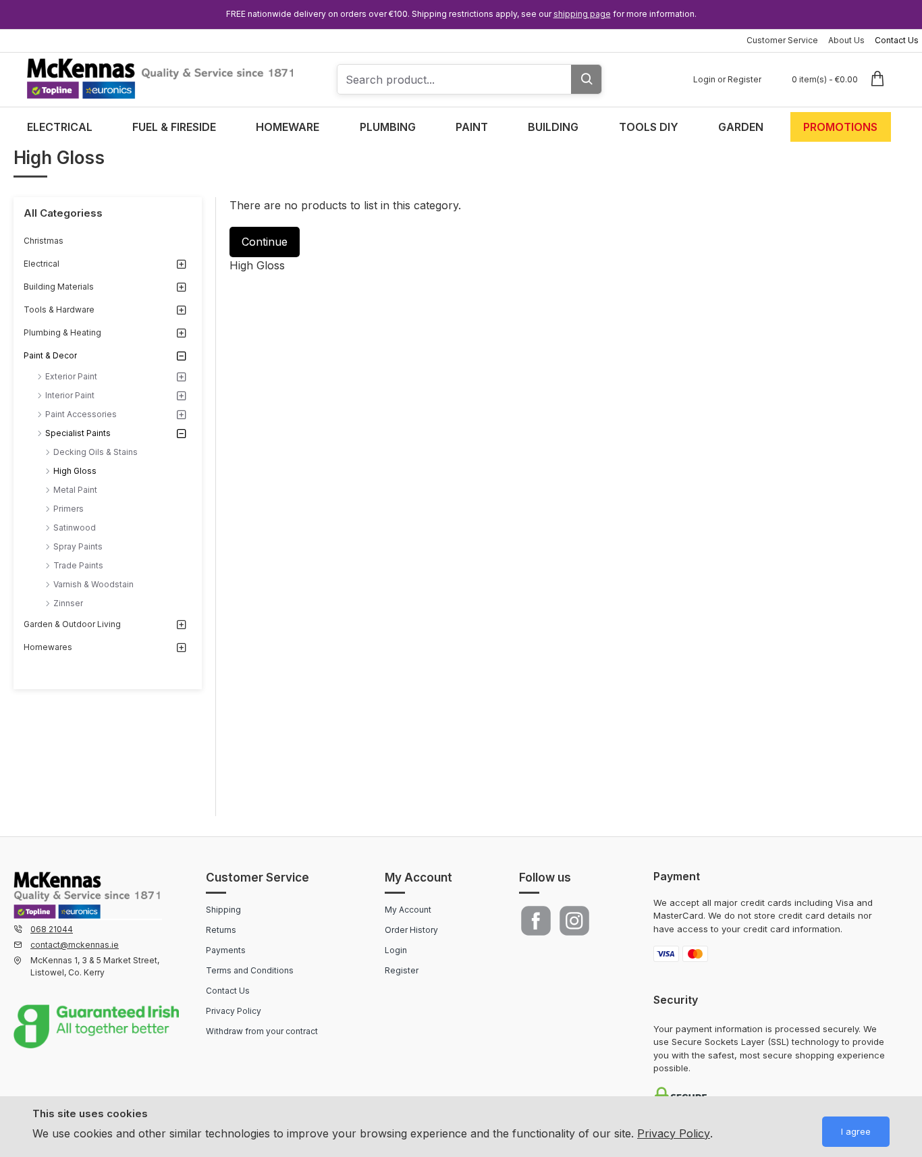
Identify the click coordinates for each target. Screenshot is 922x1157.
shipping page (582, 14)
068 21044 (51, 929)
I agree (856, 1131)
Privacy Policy (673, 1133)
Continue (265, 241)
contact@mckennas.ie (74, 945)
